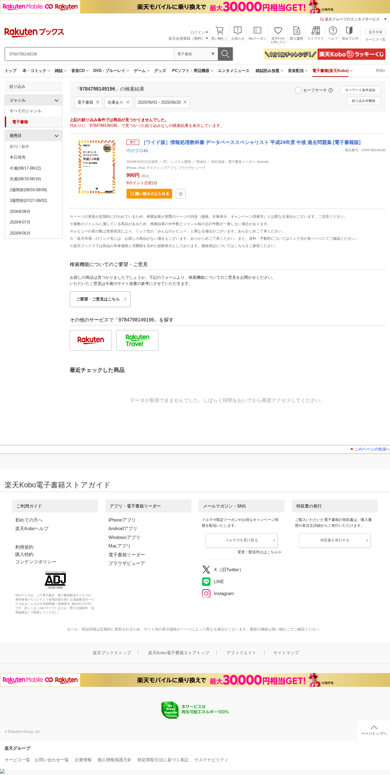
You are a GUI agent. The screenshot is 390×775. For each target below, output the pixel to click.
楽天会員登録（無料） (186, 38)
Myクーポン (258, 38)
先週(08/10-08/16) (25, 179)
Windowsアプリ (124, 537)
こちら (239, 246)
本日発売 (18, 157)
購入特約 (24, 554)
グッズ (160, 70)
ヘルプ (333, 38)
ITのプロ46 (137, 150)
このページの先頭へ (372, 449)
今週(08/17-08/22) (25, 168)
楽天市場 (375, 32)
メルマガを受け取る (241, 540)
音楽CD (78, 70)
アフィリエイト (241, 652)
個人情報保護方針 (115, 759)
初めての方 (350, 38)
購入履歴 (296, 38)
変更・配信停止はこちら (258, 552)
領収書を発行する (334, 540)
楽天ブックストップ (112, 652)
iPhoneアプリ (122, 519)
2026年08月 (20, 211)
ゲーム (140, 70)
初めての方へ (29, 519)
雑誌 (59, 70)
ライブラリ (315, 38)
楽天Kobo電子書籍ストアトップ (178, 652)
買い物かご (219, 38)
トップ (10, 70)
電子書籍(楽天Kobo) (330, 70)
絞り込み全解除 (363, 100)
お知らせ (238, 38)
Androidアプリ (122, 528)
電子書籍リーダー (126, 554)
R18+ (380, 70)
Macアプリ (119, 545)
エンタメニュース (234, 70)
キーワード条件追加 (360, 90)
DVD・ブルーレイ (109, 70)
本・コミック (34, 70)
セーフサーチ (315, 90)
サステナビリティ (211, 759)
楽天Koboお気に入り (278, 40)
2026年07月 (20, 222)
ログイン (197, 32)
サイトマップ (286, 652)
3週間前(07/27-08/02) (28, 200)
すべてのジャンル (25, 111)
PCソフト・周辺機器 (190, 70)
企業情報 (83, 759)
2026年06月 (20, 233)
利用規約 (24, 547)
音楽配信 (296, 70)
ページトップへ (374, 733)
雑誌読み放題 (267, 70)
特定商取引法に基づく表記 (163, 759)
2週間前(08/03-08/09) (28, 190)
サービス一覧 (375, 39)
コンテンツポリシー (35, 561)
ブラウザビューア (126, 563)
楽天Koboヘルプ (31, 528)
